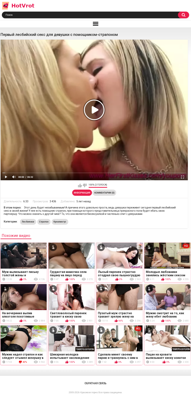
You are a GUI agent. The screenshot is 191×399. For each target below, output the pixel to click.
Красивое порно (89, 392)
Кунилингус (60, 221)
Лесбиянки (28, 221)
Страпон (44, 221)
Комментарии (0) (104, 192)
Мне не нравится (85, 185)
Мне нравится (80, 185)
